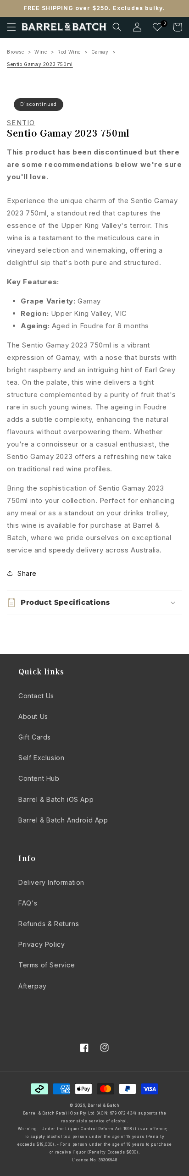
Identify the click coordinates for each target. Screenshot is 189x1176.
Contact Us (36, 696)
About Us (33, 716)
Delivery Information (51, 882)
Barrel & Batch (104, 1105)
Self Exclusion (41, 758)
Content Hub (39, 778)
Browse (15, 52)
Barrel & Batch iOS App (56, 799)
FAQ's (28, 903)
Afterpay (32, 986)
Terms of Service (46, 965)
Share (27, 573)
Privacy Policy (41, 944)
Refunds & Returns (48, 924)
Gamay (100, 52)
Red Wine (69, 52)
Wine (40, 52)
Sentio (21, 123)
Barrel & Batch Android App (63, 820)
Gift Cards (34, 737)
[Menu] (11, 27)
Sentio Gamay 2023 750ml (40, 64)
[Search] (117, 27)
